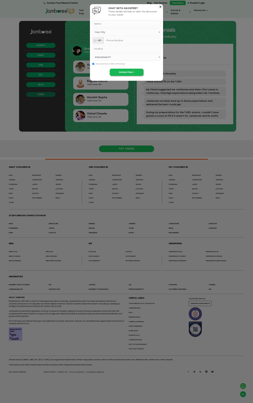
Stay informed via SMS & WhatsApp (110, 64)
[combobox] (98, 40)
